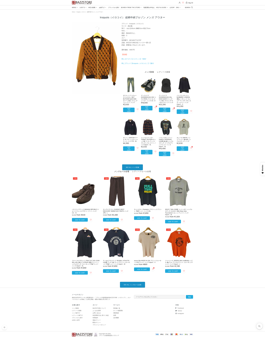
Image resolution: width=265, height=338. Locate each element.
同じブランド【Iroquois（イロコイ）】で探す (138, 63)
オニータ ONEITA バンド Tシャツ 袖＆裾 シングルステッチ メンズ (184, 139)
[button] (259, 326)
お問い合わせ (97, 313)
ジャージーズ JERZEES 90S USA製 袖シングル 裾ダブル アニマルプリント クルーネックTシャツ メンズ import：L (179, 262)
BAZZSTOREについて (99, 308)
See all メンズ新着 (132, 167)
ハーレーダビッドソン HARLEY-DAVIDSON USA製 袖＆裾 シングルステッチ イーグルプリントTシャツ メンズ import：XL (166, 142)
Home (73, 11)
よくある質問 (97, 310)
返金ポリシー (97, 320)
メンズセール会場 (121, 171)
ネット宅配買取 (118, 310)
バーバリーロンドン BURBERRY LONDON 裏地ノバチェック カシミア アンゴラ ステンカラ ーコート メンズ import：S (184, 100)
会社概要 (116, 317)
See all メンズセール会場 (132, 285)
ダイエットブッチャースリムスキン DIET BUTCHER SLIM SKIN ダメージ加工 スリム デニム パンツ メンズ (130, 99)
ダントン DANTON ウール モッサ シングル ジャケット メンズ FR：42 (130, 139)
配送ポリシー (97, 322)
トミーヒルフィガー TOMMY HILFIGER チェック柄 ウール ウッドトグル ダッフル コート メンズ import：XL (148, 141)
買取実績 (116, 313)
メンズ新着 (149, 72)
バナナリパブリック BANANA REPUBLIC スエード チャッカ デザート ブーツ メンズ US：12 (85, 211)
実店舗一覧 (116, 308)
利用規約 (95, 317)
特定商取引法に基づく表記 (101, 315)
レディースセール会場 (141, 171)
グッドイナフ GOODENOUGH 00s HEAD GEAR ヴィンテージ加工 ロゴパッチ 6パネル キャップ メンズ (166, 99)
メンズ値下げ (76, 313)
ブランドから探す (77, 317)
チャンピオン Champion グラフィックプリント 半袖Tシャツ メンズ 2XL (147, 210)
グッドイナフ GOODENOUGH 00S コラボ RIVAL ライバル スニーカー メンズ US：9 (148, 98)
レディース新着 (163, 72)
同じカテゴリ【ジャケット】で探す (134, 59)
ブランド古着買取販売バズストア (82, 2)
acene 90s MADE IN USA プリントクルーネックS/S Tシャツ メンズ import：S (147, 261)
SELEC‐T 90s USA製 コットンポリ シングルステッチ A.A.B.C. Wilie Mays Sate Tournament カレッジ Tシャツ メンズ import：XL (178, 212)
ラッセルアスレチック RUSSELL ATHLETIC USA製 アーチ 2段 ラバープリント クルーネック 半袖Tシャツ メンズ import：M (116, 262)
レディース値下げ (77, 315)
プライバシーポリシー (99, 325)
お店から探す (76, 320)
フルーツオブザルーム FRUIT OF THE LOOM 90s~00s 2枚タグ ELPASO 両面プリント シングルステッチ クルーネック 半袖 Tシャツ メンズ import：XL (85, 263)
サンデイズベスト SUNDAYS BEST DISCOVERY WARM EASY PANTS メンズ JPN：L (115, 211)
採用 (114, 315)
